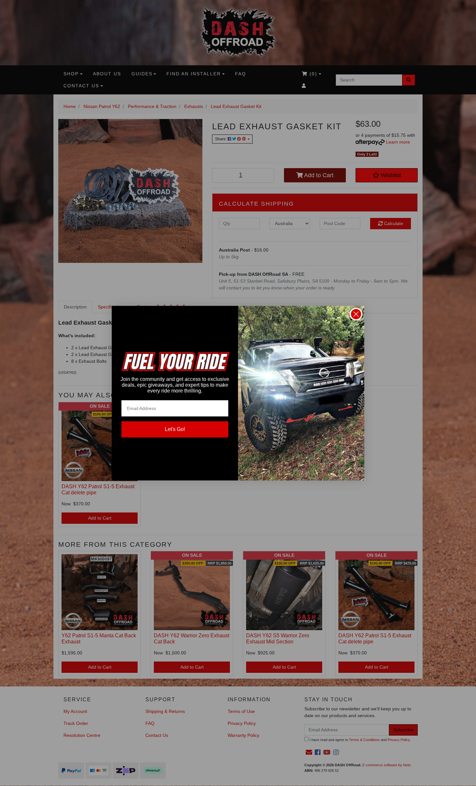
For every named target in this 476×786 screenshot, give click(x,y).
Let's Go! (175, 429)
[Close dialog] (356, 314)
